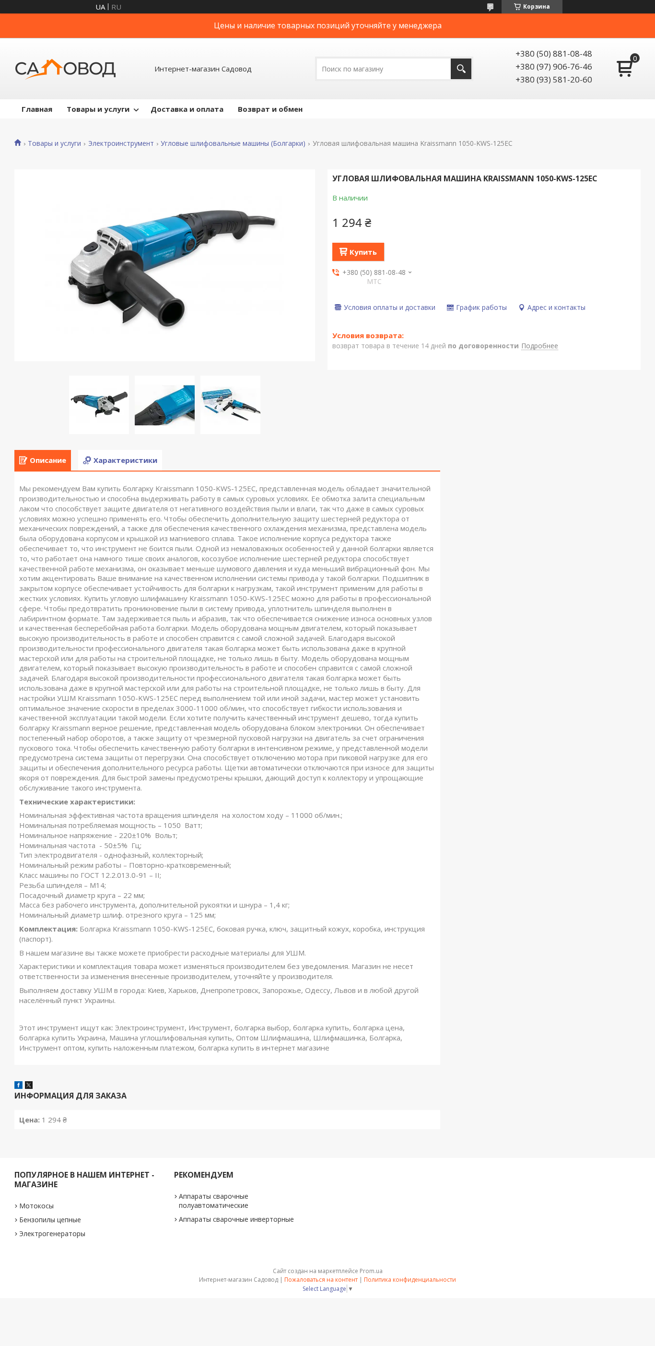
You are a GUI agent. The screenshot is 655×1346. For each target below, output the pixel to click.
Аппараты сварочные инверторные (236, 1219)
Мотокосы (36, 1205)
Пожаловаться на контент (321, 1279)
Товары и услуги (98, 109)
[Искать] (461, 69)
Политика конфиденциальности (410, 1279)
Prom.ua (371, 1271)
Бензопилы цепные (50, 1219)
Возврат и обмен (270, 109)
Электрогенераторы (52, 1233)
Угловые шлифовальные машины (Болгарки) (233, 143)
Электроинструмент (121, 143)
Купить (363, 252)
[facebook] (18, 1086)
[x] (29, 1086)
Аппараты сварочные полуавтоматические (213, 1201)
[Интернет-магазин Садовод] (65, 68)
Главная (37, 109)
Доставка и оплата (187, 109)
